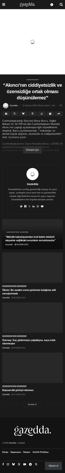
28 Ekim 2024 (22, 244)
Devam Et (32, 404)
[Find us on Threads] (19, 464)
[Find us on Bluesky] (13, 464)
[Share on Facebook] (6, 113)
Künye (5, 452)
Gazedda (14, 105)
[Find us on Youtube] (24, 464)
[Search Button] (61, 4)
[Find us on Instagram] (8, 464)
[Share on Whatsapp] (42, 113)
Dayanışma (16, 452)
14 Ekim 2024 (19, 394)
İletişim (26, 452)
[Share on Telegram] (50, 113)
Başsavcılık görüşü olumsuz (18, 390)
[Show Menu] (3, 4)
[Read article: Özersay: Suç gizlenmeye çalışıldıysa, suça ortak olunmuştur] (32, 317)
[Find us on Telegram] (30, 464)
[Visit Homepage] (27, 5)
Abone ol (53, 465)
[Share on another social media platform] (59, 113)
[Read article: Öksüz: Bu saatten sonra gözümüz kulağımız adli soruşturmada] (32, 267)
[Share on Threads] (33, 113)
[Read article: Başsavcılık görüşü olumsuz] (32, 368)
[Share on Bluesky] (23, 113)
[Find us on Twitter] (36, 464)
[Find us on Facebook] (3, 464)
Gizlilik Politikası (41, 452)
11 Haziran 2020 (30, 105)
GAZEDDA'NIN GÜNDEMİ (17, 232)
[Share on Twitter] (15, 113)
